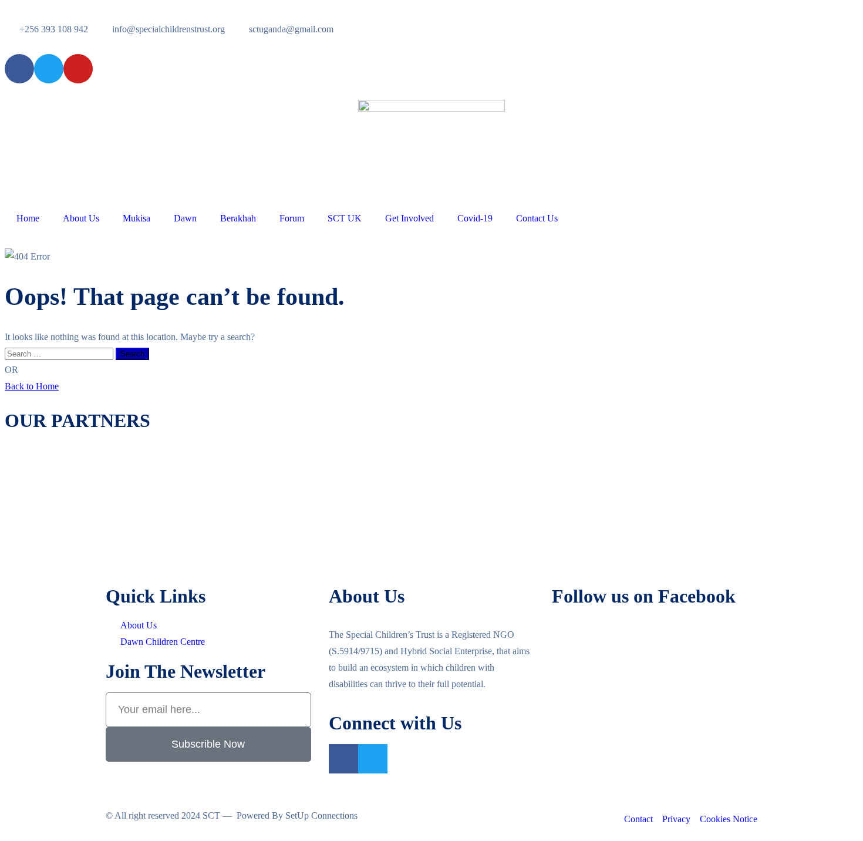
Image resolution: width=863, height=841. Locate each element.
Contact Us (537, 218)
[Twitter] (372, 758)
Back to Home (32, 386)
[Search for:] (60, 353)
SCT (211, 815)
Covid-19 (475, 218)
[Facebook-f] (343, 758)
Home (27, 218)
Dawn (185, 218)
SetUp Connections (321, 815)
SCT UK (345, 218)
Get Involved (409, 218)
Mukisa (136, 218)
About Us (81, 218)
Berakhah (238, 218)
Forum (291, 218)
